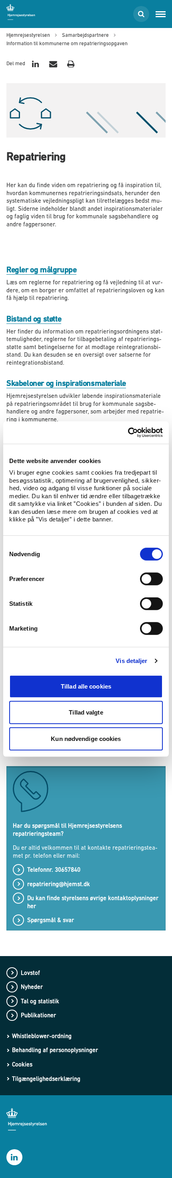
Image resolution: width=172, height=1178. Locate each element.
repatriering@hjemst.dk (58, 884)
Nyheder (32, 986)
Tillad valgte (86, 712)
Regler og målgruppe (41, 269)
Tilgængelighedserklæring (46, 1078)
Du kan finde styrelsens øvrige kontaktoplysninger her (92, 901)
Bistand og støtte (33, 318)
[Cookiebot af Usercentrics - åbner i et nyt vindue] (128, 432)
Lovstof (30, 972)
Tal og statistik (40, 1001)
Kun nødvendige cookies (86, 738)
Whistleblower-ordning (42, 1035)
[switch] (151, 578)
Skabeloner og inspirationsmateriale (66, 383)
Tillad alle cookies (86, 686)
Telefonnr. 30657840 (54, 869)
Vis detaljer (131, 660)
